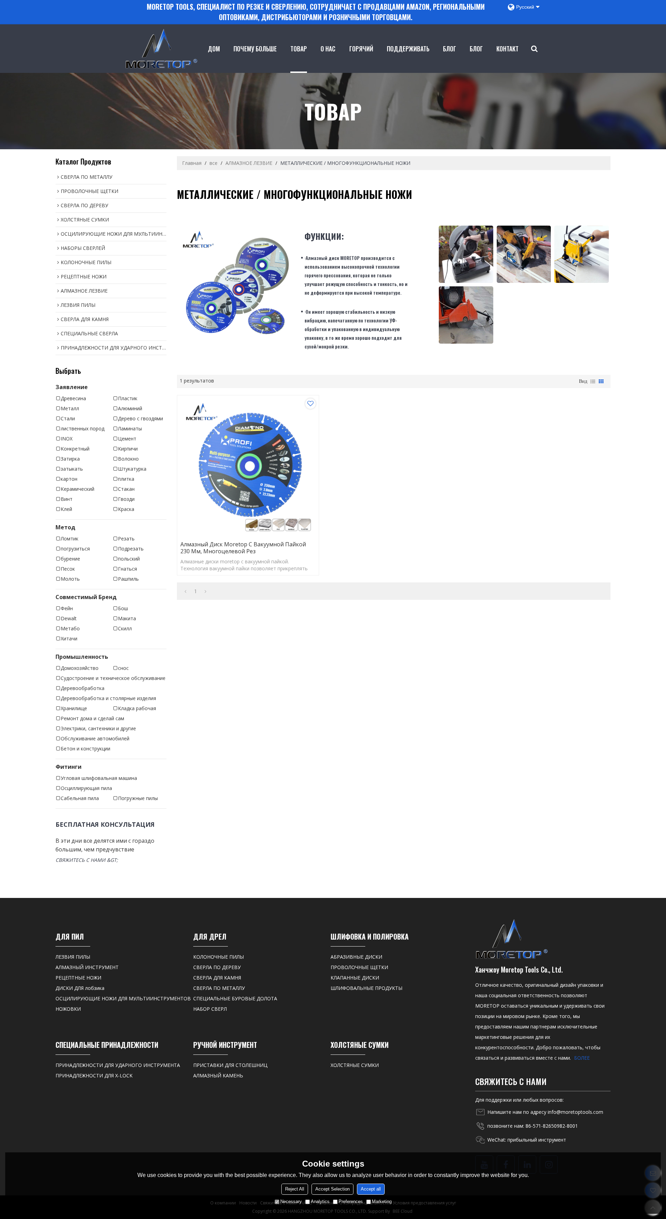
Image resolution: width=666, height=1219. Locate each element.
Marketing (382, 1201)
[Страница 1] (185, 591)
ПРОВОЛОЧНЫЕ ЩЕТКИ (359, 967)
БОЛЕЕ (582, 1057)
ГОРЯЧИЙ (361, 48)
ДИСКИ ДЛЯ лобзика (80, 988)
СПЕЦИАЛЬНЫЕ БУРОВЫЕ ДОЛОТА (235, 998)
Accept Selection (332, 1189)
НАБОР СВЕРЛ (210, 1009)
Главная (192, 163)
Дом (214, 48)
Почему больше (255, 48)
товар (298, 48)
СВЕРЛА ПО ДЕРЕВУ (217, 967)
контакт (507, 48)
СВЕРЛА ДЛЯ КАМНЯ (217, 977)
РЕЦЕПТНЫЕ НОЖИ (78, 977)
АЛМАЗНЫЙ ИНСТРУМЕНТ (87, 967)
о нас (328, 48)
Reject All (294, 1189)
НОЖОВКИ (68, 1009)
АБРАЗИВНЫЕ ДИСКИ (356, 956)
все (213, 163)
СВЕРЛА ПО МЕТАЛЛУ (219, 988)
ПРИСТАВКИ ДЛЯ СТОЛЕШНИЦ (230, 1065)
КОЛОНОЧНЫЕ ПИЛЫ (218, 956)
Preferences (351, 1201)
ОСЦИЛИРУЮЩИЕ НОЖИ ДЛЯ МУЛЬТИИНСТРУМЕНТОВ (123, 998)
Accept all (371, 1189)
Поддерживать (408, 48)
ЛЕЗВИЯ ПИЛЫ (73, 956)
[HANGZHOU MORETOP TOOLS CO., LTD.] (161, 48)
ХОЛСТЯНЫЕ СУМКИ (355, 1065)
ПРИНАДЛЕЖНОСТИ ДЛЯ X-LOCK (94, 1075)
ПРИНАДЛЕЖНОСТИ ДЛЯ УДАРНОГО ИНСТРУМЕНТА (118, 1065)
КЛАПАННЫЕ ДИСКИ (355, 977)
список (593, 381)
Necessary (291, 1201)
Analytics (320, 1201)
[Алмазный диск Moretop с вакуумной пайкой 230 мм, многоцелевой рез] (248, 466)
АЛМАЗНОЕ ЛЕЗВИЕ (248, 163)
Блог (449, 48)
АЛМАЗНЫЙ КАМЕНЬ (218, 1075)
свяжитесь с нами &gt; (87, 860)
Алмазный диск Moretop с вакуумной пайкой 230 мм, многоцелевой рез (243, 548)
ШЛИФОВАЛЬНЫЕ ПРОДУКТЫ (366, 988)
